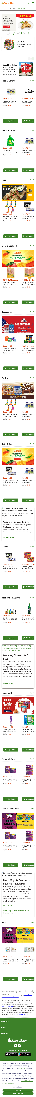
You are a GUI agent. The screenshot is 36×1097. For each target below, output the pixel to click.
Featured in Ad (8, 130)
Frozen (5, 546)
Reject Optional (18, 1093)
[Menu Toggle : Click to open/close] (32, 3)
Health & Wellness (10, 808)
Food (4, 180)
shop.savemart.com (7, 1007)
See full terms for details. (21, 1014)
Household (7, 693)
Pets (4, 922)
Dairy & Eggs (8, 444)
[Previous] (29, 58)
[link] (8, 2)
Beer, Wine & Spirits (11, 597)
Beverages (7, 312)
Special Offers (8, 80)
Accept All (18, 1090)
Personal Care (8, 759)
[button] (10, 96)
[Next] (32, 58)
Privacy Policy (22, 1068)
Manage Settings (18, 1087)
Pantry (5, 378)
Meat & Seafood (9, 246)
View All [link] (32, 81)
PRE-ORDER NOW (9, 537)
